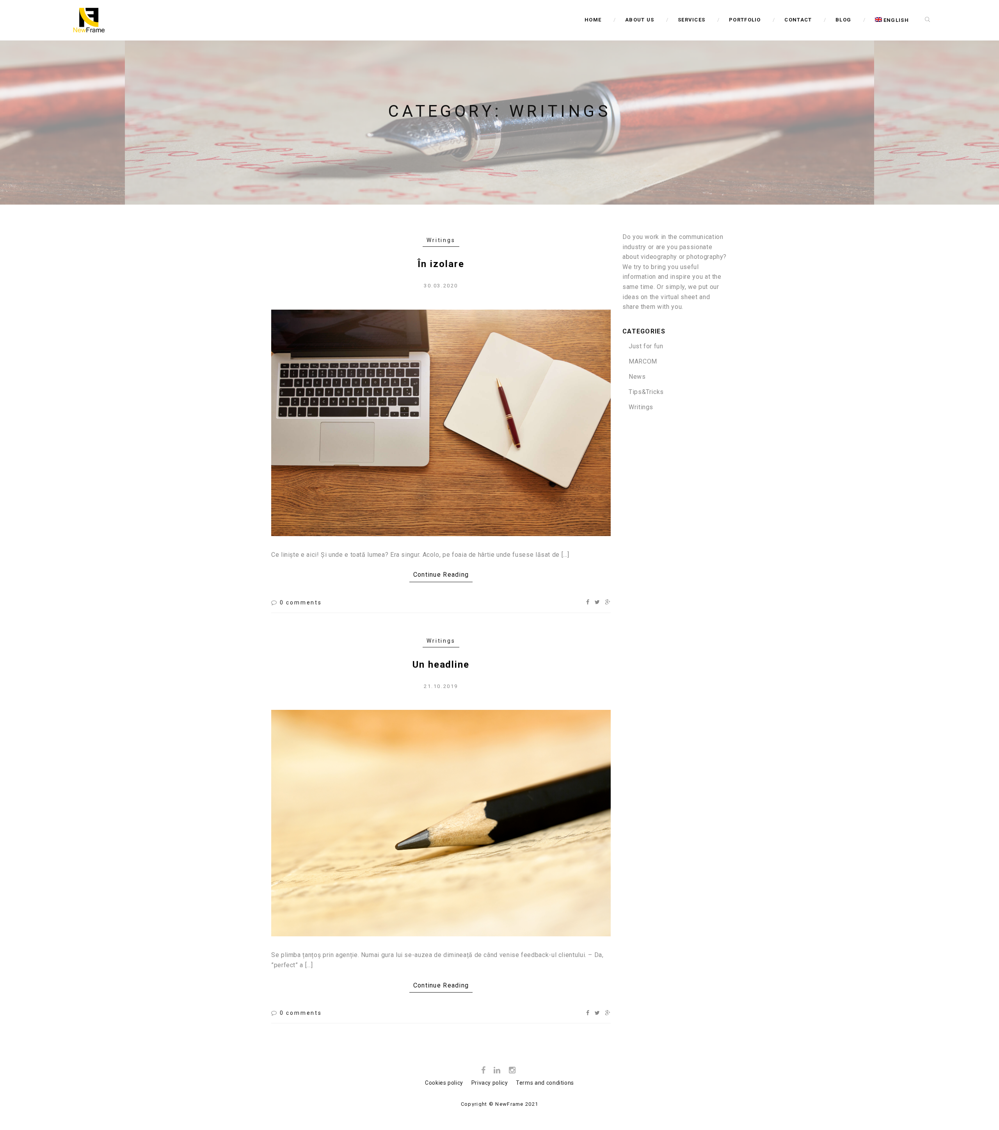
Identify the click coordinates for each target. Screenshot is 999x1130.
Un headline (440, 664)
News (637, 376)
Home (593, 20)
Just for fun (646, 346)
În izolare (441, 263)
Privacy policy (489, 1083)
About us (639, 20)
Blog (843, 20)
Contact (798, 20)
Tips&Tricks (646, 392)
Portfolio (745, 20)
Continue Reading (441, 574)
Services (691, 20)
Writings (441, 240)
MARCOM (643, 361)
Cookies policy (444, 1083)
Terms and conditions (545, 1083)
